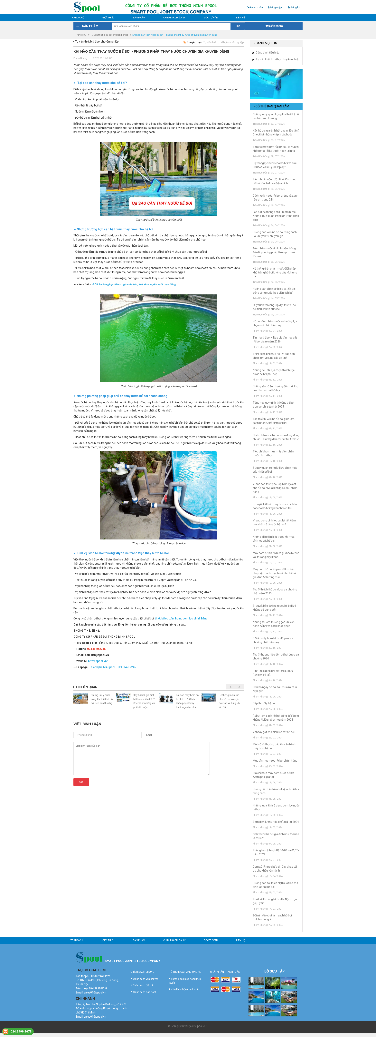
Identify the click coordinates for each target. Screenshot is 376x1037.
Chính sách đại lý (174, 17)
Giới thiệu (108, 17)
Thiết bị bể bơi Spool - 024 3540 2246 (112, 667)
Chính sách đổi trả (143, 985)
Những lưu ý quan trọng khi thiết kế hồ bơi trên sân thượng (102, 699)
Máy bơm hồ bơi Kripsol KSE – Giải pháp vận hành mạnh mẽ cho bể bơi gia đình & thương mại (274, 573)
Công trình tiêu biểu (267, 52)
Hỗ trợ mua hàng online (185, 971)
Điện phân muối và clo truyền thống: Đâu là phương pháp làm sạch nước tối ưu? (274, 252)
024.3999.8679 (21, 1031)
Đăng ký (295, 7)
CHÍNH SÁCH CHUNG (142, 971)
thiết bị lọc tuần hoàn (168, 618)
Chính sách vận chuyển (145, 978)
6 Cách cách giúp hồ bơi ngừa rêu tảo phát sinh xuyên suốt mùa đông (134, 284)
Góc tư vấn (211, 17)
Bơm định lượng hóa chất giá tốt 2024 (276, 821)
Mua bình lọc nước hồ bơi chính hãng (275, 760)
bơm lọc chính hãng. (195, 618)
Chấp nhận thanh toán (225, 971)
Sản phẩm (139, 17)
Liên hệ (240, 17)
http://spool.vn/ (98, 661)
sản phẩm (256, 7)
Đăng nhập (275, 7)
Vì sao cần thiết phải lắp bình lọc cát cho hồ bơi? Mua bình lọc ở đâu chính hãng (275, 487)
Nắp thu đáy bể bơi (264, 703)
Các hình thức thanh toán (185, 989)
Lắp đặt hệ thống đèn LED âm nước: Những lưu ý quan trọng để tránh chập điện (276, 215)
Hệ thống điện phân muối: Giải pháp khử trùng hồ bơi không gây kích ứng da (275, 272)
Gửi (81, 781)
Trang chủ (77, 17)
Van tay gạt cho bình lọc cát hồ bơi (274, 732)
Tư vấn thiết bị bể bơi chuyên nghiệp (109, 35)
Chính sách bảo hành (144, 992)
